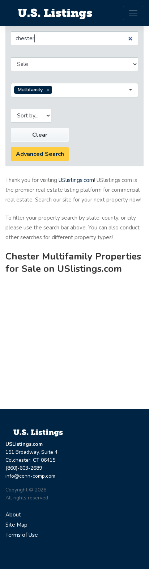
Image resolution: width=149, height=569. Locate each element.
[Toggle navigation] (133, 13)
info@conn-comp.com (30, 476)
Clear (39, 135)
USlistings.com (76, 180)
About (13, 514)
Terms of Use (21, 535)
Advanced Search (40, 154)
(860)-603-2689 (23, 468)
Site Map (16, 524)
